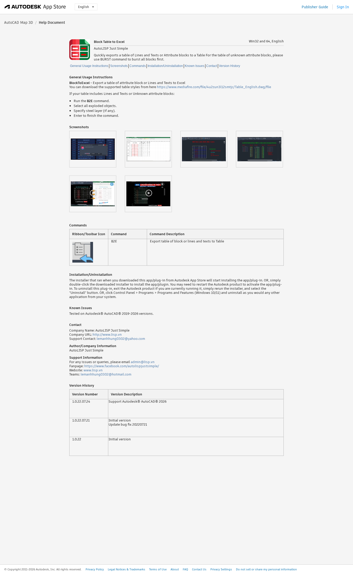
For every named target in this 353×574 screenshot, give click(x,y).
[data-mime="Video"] (97, 193)
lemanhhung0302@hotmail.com (106, 374)
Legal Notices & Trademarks (126, 569)
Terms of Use (158, 569)
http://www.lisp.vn (107, 334)
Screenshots (119, 66)
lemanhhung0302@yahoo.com (121, 338)
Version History (229, 66)
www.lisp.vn (93, 370)
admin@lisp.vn (143, 361)
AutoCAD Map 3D (18, 22)
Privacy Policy (95, 569)
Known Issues (194, 66)
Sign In (343, 7)
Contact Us (199, 569)
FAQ (185, 569)
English (83, 7)
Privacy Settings (221, 569)
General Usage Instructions (89, 66)
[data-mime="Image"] (97, 149)
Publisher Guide (315, 7)
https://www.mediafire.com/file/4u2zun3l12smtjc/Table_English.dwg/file (214, 87)
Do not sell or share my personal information (266, 569)
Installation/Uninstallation (165, 66)
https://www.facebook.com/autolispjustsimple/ (121, 366)
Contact (211, 66)
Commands (137, 66)
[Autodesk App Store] (35, 7)
